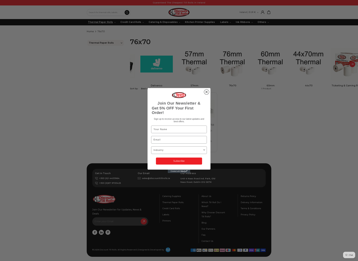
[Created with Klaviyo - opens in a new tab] (179, 171)
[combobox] (178, 150)
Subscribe (179, 161)
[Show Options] (204, 150)
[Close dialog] (206, 91)
